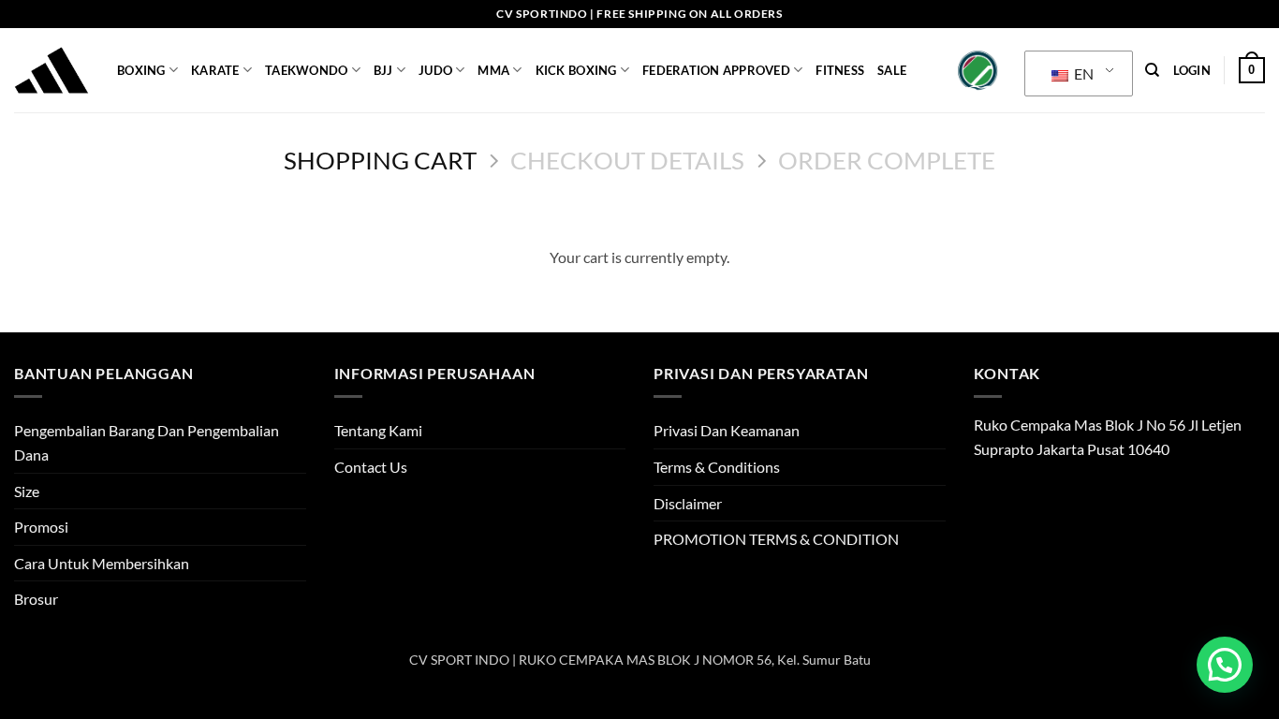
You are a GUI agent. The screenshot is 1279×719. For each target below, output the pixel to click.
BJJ (383, 70)
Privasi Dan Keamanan (727, 430)
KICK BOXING (576, 70)
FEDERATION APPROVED (716, 70)
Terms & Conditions (717, 467)
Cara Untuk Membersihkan (101, 563)
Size (26, 491)
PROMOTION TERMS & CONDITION (776, 539)
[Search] (1152, 70)
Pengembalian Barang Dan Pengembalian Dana (146, 442)
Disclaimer (688, 503)
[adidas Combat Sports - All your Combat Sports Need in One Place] (51, 70)
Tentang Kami (378, 430)
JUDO (435, 70)
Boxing (141, 70)
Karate (215, 70)
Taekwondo (306, 70)
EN (1082, 73)
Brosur (36, 599)
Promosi (41, 527)
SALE (891, 70)
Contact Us (370, 467)
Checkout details (627, 160)
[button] (1192, 70)
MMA (493, 70)
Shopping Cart (380, 160)
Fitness (840, 70)
